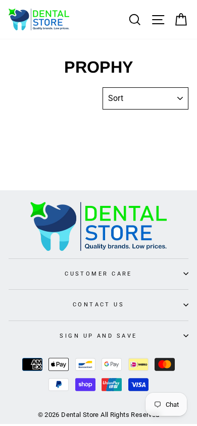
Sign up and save (98, 335)
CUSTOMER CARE (98, 273)
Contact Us (98, 304)
